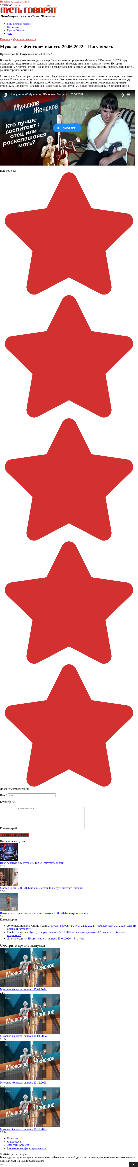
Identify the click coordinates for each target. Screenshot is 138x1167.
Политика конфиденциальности (27, 1148)
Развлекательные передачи (19, 24)
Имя (3, 795)
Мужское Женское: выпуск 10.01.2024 (23, 1035)
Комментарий (8, 828)
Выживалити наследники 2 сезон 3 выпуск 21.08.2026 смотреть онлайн (44, 913)
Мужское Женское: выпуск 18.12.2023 (23, 1129)
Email (4, 801)
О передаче (14, 1141)
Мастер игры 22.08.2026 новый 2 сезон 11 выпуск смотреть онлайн (41, 887)
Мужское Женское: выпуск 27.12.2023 (23, 1082)
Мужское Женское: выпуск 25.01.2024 (23, 989)
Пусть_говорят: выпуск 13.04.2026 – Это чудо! (56, 938)
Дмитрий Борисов (18, 1144)
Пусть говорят (13, 27)
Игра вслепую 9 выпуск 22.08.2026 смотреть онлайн (32, 862)
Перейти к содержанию (14, 1)
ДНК (9, 33)
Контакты (13, 1138)
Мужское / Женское (16, 30)
